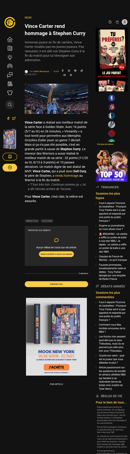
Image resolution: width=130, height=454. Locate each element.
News (10, 48)
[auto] (110, 22)
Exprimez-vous (56, 284)
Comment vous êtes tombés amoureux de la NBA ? (112, 328)
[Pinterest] (75, 71)
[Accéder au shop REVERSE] (117, 22)
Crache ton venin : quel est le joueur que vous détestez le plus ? (111, 359)
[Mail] (64, 75)
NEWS (28, 17)
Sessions (10, 74)
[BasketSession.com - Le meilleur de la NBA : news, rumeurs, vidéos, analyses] (9, 22)
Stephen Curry (32, 221)
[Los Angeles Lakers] (111, 106)
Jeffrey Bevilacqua (41, 71)
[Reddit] (81, 71)
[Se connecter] (124, 22)
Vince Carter (47, 221)
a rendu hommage (65, 176)
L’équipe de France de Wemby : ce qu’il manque (113, 258)
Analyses (10, 57)
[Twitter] (14, 118)
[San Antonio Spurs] (111, 124)
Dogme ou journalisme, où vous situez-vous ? (112, 227)
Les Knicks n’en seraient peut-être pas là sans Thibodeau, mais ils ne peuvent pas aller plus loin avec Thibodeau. (112, 343)
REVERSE (10, 83)
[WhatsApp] (69, 71)
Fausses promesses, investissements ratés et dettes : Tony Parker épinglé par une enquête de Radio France (112, 272)
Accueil (10, 39)
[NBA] (111, 98)
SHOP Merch (10, 92)
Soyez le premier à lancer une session (56, 254)
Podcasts (10, 66)
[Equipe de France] (111, 133)
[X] (71, 75)
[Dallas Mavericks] (111, 115)
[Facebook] (62, 71)
